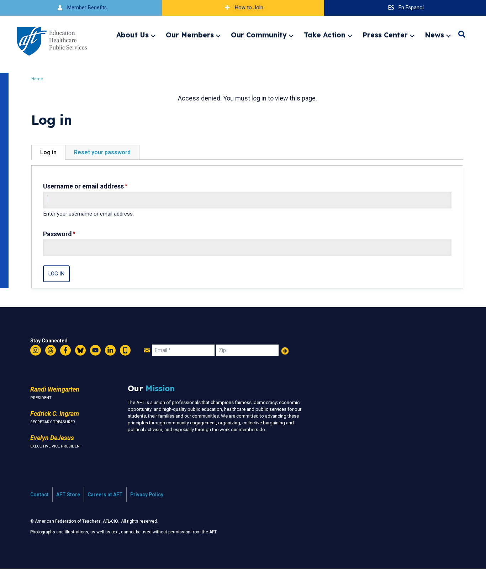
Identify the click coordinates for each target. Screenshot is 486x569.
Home (37, 79)
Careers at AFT (105, 494)
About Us (132, 35)
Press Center (385, 35)
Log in (48, 152)
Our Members (190, 35)
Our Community (259, 35)
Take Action (324, 35)
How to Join (249, 8)
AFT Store (68, 494)
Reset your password (102, 152)
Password (57, 234)
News (434, 35)
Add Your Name (285, 351)
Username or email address (83, 186)
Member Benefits (87, 8)
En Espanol (411, 8)
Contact (39, 494)
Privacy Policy (146, 494)
